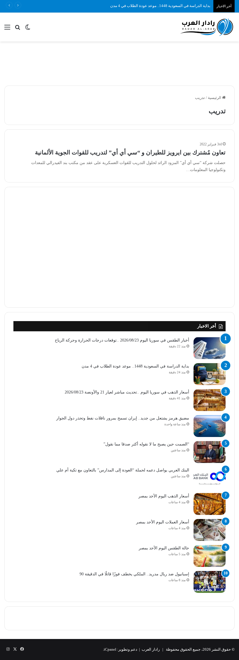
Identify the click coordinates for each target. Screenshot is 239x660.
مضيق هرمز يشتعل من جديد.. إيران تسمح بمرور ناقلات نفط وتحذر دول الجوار (122, 418)
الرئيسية (215, 97)
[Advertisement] (119, 60)
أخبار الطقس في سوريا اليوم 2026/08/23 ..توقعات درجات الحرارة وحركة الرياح (122, 340)
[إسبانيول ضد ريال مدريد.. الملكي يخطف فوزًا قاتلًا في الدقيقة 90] (210, 582)
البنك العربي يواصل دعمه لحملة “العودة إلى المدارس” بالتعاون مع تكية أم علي (122, 470)
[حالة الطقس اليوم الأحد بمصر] (210, 556)
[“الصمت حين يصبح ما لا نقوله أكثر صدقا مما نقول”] (210, 452)
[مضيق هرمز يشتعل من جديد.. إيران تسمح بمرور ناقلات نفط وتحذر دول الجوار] (210, 426)
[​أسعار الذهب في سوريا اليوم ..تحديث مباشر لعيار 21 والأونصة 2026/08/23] (210, 400)
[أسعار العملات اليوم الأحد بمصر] (210, 530)
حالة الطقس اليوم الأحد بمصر (164, 548)
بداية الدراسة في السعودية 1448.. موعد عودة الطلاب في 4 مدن (160, 6)
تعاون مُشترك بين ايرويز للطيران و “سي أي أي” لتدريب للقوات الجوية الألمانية (130, 152)
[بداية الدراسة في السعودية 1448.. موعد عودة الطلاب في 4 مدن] (210, 374)
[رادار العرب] (207, 27)
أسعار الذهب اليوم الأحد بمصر (163, 496)
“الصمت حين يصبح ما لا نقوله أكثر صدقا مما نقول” (146, 444)
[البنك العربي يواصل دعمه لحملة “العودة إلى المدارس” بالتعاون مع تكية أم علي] (210, 478)
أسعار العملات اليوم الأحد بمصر (162, 522)
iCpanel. (109, 649)
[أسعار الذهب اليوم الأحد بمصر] (210, 504)
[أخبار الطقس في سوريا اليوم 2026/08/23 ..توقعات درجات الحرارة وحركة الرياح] (210, 348)
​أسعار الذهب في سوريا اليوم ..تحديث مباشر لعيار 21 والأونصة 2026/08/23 (127, 392)
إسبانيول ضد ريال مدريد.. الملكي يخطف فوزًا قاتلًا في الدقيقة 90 (134, 574)
